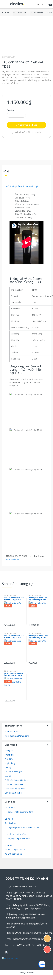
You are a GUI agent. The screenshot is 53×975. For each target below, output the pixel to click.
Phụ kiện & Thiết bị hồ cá (15, 834)
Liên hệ (8, 767)
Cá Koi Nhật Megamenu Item (20, 812)
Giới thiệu (9, 759)
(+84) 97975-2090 (12, 731)
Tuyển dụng (10, 763)
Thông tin (9, 750)
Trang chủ (5, 12)
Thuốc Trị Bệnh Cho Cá (15, 849)
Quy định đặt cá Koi (13, 792)
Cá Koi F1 (9, 819)
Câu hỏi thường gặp (13, 771)
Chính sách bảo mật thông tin (17, 780)
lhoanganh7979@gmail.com (17, 736)
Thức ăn (8, 845)
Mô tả (6, 171)
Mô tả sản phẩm (13, 186)
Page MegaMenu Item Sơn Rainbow (23, 827)
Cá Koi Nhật (10, 807)
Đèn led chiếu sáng (19, 12)
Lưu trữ (8, 776)
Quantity (10, 110)
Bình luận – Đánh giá (29, 186)
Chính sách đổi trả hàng (15, 788)
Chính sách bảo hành (14, 784)
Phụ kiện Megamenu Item (18, 838)
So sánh (37, 132)
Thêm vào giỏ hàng (27, 125)
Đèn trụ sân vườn (36, 12)
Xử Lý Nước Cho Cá (13, 854)
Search (38, 4)
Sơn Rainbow (10, 823)
